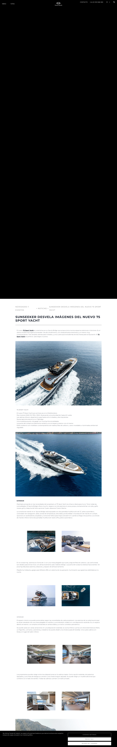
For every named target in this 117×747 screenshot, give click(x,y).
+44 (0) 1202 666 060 (96, 2)
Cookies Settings (89, 734)
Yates (12, 4)
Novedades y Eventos (22, 308)
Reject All (89, 739)
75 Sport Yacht (28, 330)
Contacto (84, 2)
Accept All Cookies (89, 743)
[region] (58, 739)
